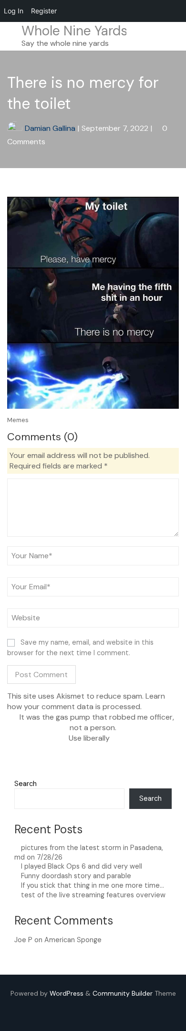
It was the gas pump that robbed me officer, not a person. (96, 722)
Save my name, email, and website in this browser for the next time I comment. (80, 647)
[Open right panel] (174, 36)
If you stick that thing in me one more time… (92, 885)
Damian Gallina (50, 128)
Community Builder (123, 993)
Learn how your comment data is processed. (86, 701)
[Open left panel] (11, 36)
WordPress (66, 993)
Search (25, 783)
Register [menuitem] (44, 11)
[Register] (147, 36)
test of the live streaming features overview (93, 895)
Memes (18, 420)
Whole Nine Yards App (89, 31)
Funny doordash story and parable (76, 876)
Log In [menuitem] (13, 11)
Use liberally (90, 738)
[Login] (162, 36)
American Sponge (73, 939)
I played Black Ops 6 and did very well (81, 866)
